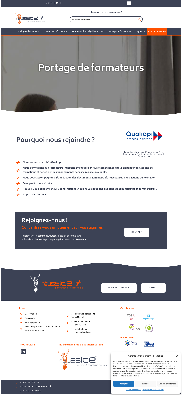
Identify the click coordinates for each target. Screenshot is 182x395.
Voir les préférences (167, 384)
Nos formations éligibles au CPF (88, 32)
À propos (140, 32)
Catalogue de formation (28, 32)
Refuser (145, 384)
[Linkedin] (129, 3)
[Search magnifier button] (139, 19)
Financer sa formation (56, 32)
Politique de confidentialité (153, 390)
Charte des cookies (133, 390)
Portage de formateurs (120, 32)
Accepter (124, 384)
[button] (176, 356)
